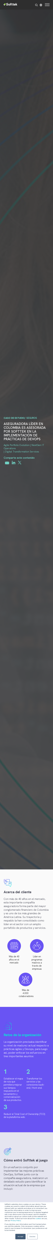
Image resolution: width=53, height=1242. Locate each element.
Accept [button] (20, 1236)
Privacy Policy (16, 1220)
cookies (38, 1218)
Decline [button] (32, 1236)
